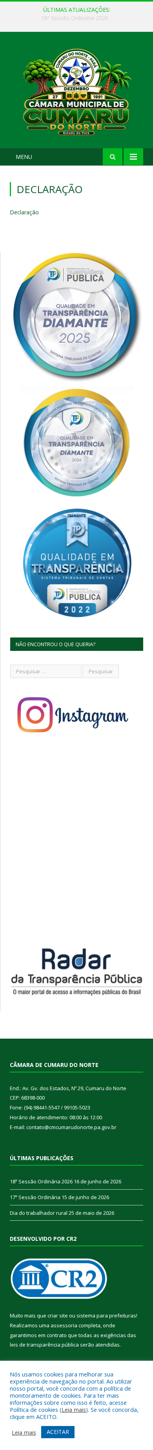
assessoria (64, 1325)
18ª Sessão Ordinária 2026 (41, 1181)
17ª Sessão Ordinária (74, 18)
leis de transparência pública (44, 1344)
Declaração (24, 212)
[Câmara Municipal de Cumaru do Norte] (76, 91)
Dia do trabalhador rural (38, 1212)
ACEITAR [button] (58, 1431)
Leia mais (74, 1409)
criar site (57, 1315)
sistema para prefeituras (106, 1315)
